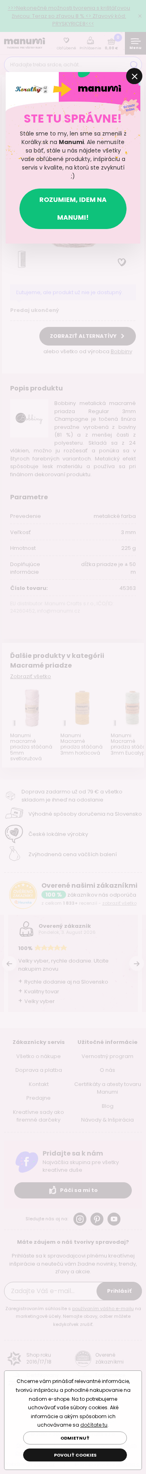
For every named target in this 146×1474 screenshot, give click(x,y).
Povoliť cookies (75, 1455)
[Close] (134, 76)
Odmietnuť (75, 1438)
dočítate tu (93, 1424)
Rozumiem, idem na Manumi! (73, 208)
